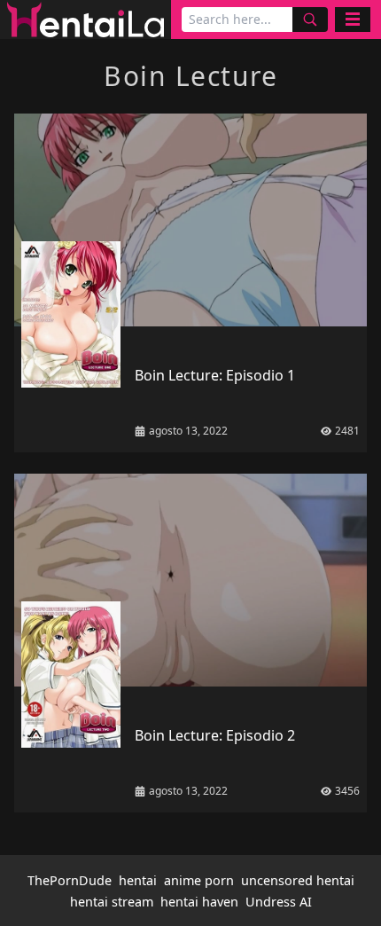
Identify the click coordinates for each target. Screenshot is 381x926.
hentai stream (111, 901)
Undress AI (278, 901)
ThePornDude (69, 880)
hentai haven (199, 901)
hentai (138, 880)
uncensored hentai (297, 880)
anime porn (199, 880)
